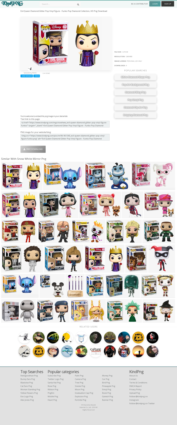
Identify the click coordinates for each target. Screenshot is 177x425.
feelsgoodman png (29, 375)
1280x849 (6, 242)
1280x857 (43, 217)
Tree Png (79, 382)
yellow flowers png (29, 393)
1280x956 (48, 271)
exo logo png (26, 396)
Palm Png (79, 375)
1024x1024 (130, 271)
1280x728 (84, 217)
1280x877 (110, 296)
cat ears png (26, 386)
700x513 (5, 217)
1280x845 (111, 321)
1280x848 (111, 242)
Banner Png (107, 400)
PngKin (51, 393)
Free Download (34, 149)
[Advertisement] (65, 95)
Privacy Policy (135, 389)
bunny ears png (27, 379)
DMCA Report (135, 386)
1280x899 (76, 242)
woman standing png (30, 389)
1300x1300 (45, 296)
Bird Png (106, 382)
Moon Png (79, 389)
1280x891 (48, 189)
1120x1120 (90, 296)
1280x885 (6, 189)
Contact (132, 379)
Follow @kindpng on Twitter (142, 403)
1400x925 (75, 321)
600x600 (147, 242)
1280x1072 (149, 217)
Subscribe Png (54, 375)
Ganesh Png (107, 396)
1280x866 (6, 321)
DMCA (36, 76)
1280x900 (147, 321)
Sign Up (167, 4)
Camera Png (80, 379)
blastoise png (26, 382)
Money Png (107, 375)
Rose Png (52, 386)
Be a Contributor (139, 4)
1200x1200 (71, 296)
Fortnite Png (80, 400)
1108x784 (41, 321)
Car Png (105, 379)
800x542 (145, 296)
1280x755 (136, 189)
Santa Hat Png (54, 382)
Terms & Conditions (138, 382)
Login (155, 4)
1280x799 (89, 189)
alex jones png (27, 400)
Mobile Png (53, 396)
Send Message (26, 76)
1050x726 (89, 271)
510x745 (126, 217)
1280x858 (6, 271)
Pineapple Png (108, 386)
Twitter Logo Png (56, 379)
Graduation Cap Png (84, 393)
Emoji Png (106, 389)
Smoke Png (80, 386)
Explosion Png (81, 396)
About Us (133, 375)
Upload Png (134, 393)
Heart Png (52, 400)
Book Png (106, 393)
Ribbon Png (53, 389)
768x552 (42, 242)
